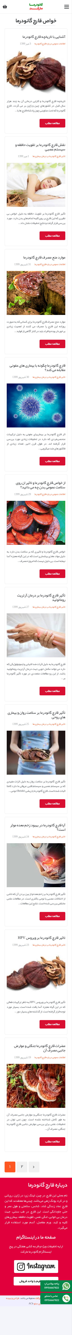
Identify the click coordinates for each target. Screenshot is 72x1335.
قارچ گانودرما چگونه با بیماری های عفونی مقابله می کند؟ (37, 368)
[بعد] (34, 1167)
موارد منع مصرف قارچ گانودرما (44, 257)
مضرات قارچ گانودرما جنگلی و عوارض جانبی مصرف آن (39, 1048)
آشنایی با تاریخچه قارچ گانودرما (43, 36)
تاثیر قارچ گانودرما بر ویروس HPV (41, 937)
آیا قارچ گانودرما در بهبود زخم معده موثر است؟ (37, 827)
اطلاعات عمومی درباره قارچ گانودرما (50, 43)
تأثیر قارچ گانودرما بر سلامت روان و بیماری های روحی (36, 715)
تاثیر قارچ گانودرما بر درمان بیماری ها (49, 156)
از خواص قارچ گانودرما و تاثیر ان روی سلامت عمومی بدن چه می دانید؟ (40, 485)
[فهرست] (66, 7)
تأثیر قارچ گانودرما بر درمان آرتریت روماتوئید (41, 597)
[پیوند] (36, 7)
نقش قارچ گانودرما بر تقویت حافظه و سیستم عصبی (40, 147)
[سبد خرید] (5, 6)
